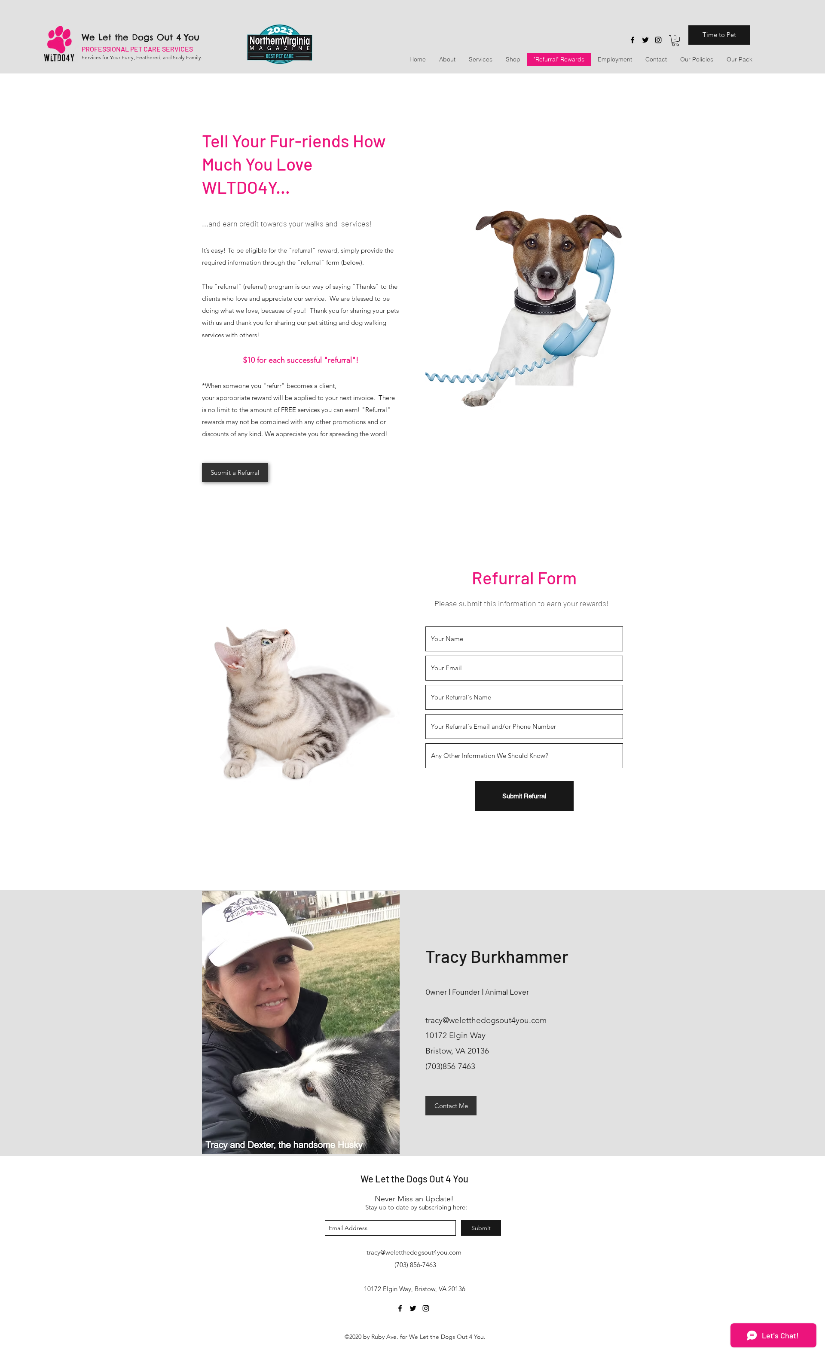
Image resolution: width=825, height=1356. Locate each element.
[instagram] (658, 40)
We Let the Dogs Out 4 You (140, 37)
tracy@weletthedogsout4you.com (486, 1020)
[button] (675, 40)
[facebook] (632, 40)
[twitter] (645, 40)
